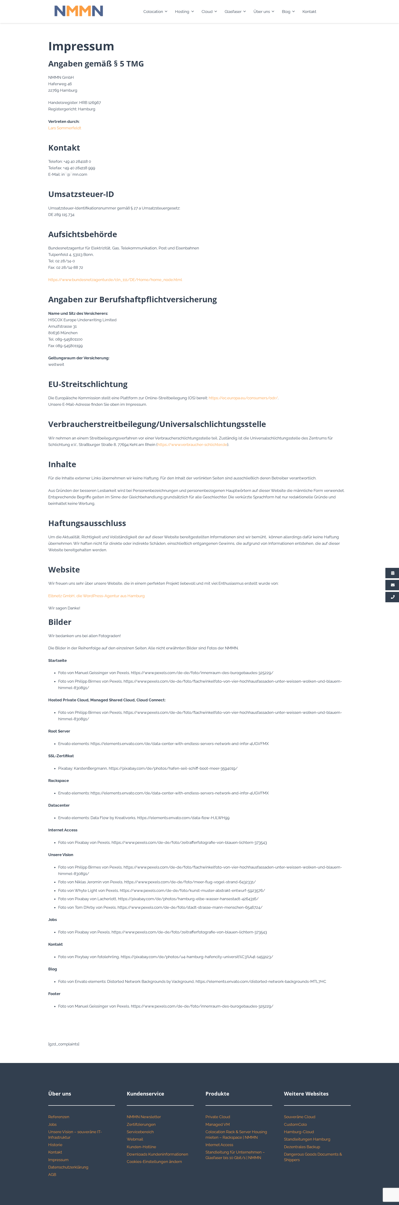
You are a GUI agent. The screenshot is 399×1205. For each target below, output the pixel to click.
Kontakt (55, 1152)
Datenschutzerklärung (68, 1167)
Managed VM (218, 1124)
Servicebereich (140, 1131)
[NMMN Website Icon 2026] (78, 11)
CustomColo (295, 1124)
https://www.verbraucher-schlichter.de (192, 444)
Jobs (52, 1124)
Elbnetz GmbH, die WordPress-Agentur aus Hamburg (96, 595)
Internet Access (219, 1144)
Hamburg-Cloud (299, 1131)
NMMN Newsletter (144, 1116)
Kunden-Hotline (141, 1146)
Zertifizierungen (141, 1124)
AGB (52, 1174)
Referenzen (58, 1116)
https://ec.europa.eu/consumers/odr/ (243, 398)
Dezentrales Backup (302, 1146)
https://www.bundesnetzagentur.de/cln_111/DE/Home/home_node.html (115, 279)
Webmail (135, 1139)
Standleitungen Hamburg (307, 1139)
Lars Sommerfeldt (64, 128)
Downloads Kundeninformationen (157, 1154)
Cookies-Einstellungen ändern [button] (154, 1161)
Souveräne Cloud (299, 1116)
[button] (165, 11)
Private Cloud (218, 1116)
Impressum (58, 1159)
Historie (55, 1144)
